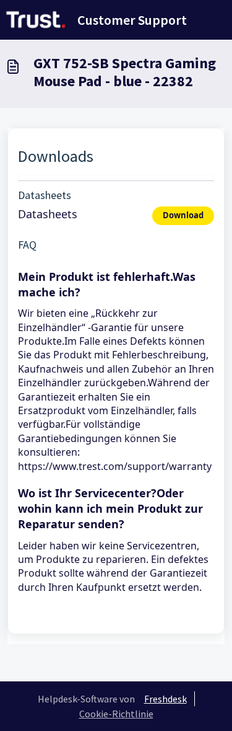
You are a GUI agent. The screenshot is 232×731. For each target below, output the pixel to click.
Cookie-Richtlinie (116, 713)
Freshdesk (165, 699)
